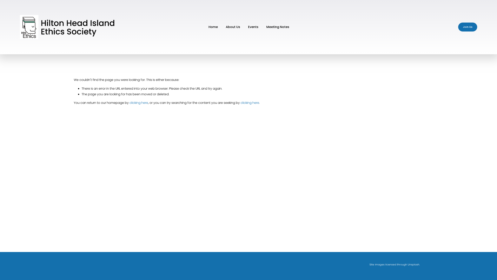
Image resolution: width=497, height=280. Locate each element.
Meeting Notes (277, 27)
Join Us (467, 27)
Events (253, 27)
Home (213, 27)
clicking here (138, 103)
